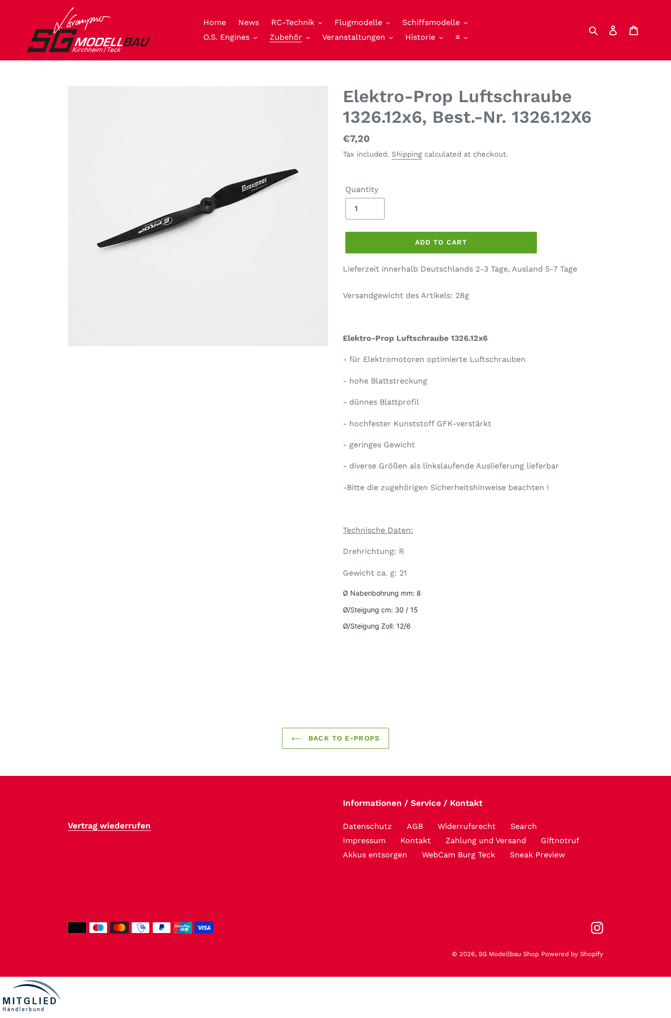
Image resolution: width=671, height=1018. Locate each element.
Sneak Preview (537, 854)
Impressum (364, 840)
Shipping (406, 154)
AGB (415, 826)
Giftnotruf (560, 840)
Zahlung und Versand (486, 840)
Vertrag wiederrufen (109, 825)
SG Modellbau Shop (508, 954)
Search (523, 826)
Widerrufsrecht (467, 826)
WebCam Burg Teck (458, 854)
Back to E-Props (343, 738)
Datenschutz (367, 826)
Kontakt (415, 840)
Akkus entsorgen (375, 854)
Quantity (361, 189)
